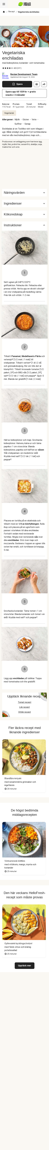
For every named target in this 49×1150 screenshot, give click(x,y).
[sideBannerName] (24, 169)
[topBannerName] (24, 20)
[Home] (3, 12)
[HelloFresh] (24, 4)
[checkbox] (3, 68)
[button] (24, 203)
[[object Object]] (36, 84)
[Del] (44, 84)
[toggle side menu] (4, 4)
